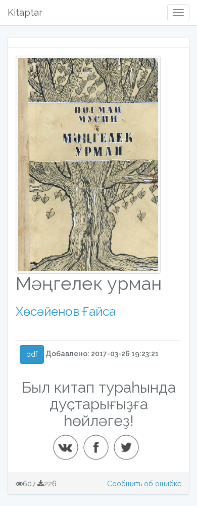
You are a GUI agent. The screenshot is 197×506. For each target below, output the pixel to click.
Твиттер (129, 443)
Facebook (99, 443)
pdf (31, 354)
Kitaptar (25, 12)
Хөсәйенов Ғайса (66, 311)
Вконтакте (68, 443)
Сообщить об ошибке (144, 484)
